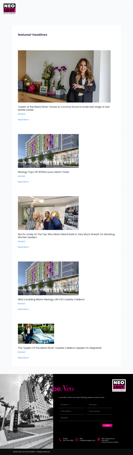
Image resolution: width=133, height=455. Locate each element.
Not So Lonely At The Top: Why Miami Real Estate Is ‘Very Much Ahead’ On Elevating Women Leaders (66, 236)
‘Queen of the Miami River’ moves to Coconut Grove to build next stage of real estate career (63, 108)
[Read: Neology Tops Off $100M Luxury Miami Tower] (48, 150)
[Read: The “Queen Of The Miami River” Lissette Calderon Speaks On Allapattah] (36, 333)
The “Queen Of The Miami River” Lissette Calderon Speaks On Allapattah (60, 348)
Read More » (23, 119)
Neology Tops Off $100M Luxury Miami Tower (43, 172)
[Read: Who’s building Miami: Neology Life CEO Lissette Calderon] (48, 278)
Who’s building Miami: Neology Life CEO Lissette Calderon (51, 299)
